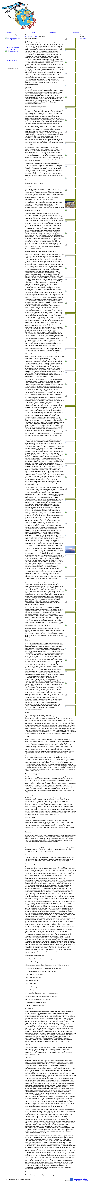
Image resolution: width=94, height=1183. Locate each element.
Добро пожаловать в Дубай (12, 48)
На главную (10, 32)
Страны (32, 32)
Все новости (84, 38)
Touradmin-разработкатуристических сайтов (81, 1179)
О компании (52, 32)
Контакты (76, 32)
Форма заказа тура (12, 60)
